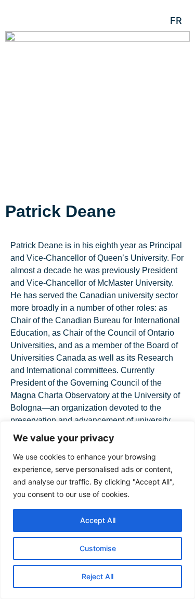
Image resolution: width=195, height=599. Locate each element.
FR (176, 20)
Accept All (97, 520)
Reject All (97, 576)
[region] (97, 510)
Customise (98, 548)
